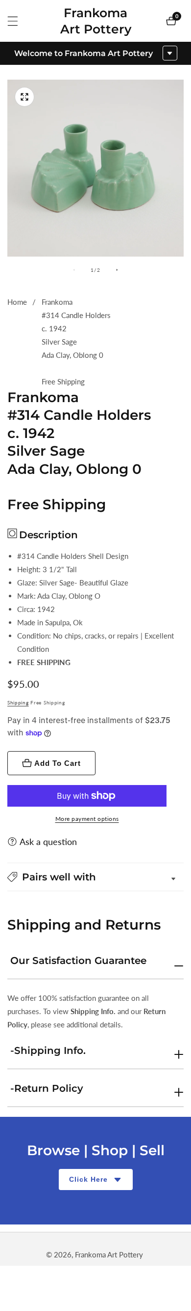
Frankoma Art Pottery (109, 1254)
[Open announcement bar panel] (170, 53)
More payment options (87, 818)
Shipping (18, 702)
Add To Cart (57, 763)
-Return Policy (46, 1088)
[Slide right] (117, 270)
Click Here (88, 1179)
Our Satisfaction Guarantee (78, 960)
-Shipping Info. (48, 1050)
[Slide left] (74, 270)
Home (17, 301)
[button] (95, 877)
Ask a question (48, 841)
